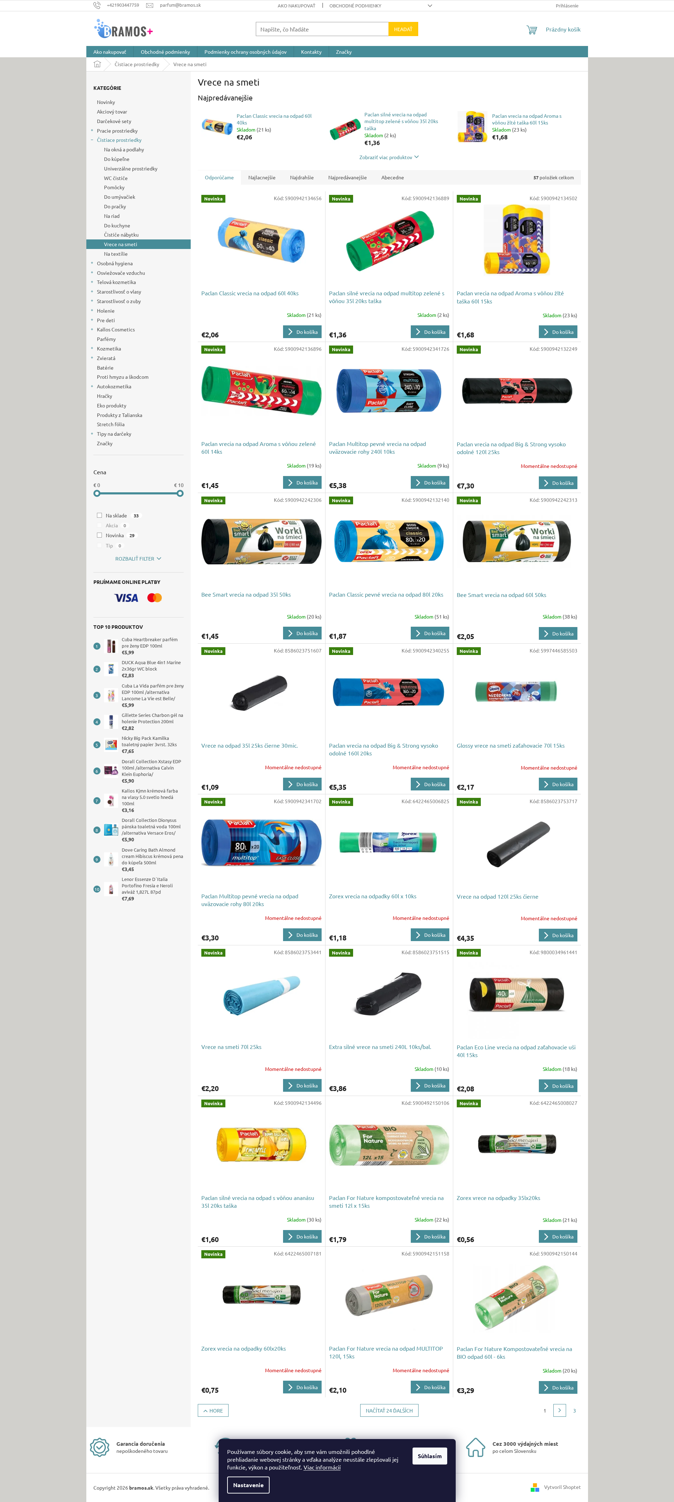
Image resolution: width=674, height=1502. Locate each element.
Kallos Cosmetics (116, 329)
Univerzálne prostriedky (130, 168)
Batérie (105, 367)
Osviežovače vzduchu (121, 272)
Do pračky (115, 206)
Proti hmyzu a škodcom (123, 376)
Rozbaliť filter (134, 558)
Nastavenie (248, 1485)
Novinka (120, 535)
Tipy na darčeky (114, 433)
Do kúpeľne (116, 159)
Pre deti (106, 320)
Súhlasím (430, 1456)
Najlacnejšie (262, 177)
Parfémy (106, 339)
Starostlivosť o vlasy (119, 291)
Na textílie (116, 253)
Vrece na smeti (120, 244)
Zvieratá (106, 358)
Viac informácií (322, 1467)
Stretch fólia (111, 424)
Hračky (104, 396)
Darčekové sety (114, 121)
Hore (216, 1410)
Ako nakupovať (296, 5)
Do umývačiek (119, 196)
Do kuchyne (117, 225)
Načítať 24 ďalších (389, 1410)
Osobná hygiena (115, 263)
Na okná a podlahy (124, 149)
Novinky (106, 102)
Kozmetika (109, 348)
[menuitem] (109, 51)
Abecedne (392, 177)
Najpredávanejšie (347, 177)
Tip (113, 545)
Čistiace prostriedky (119, 140)
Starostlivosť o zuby (119, 301)
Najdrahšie (302, 177)
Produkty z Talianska (119, 415)
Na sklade (122, 515)
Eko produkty (111, 405)
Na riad (112, 216)
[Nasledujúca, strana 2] (559, 1410)
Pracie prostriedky (117, 130)
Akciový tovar (112, 111)
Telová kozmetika (116, 282)
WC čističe (116, 178)
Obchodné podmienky (355, 5)
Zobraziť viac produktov (385, 157)
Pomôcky (114, 187)
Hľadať (403, 29)
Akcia (116, 525)
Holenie (106, 310)
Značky (105, 443)
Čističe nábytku (121, 234)
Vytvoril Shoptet (562, 1487)
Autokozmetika (114, 386)
